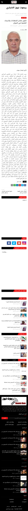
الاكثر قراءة (22, 360)
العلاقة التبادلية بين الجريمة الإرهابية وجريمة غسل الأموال (11, 321)
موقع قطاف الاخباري (9, 424)
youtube (12, 502)
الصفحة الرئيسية (23, 13)
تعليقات (6, 360)
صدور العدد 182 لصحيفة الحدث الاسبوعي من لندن (10, 445)
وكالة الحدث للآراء (10, 422)
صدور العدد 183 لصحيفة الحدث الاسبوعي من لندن (10, 438)
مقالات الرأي (17, 13)
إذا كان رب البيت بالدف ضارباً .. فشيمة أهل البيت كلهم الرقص (11, 389)
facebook (11, 499)
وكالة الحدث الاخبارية (22, 422)
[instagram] (24, 243)
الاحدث (14, 360)
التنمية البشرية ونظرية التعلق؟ (13, 327)
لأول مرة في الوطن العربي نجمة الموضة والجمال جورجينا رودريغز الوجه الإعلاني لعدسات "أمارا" (11, 346)
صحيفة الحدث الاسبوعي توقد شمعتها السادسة (12, 383)
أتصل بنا (19, 506)
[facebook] (9, 243)
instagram (24, 502)
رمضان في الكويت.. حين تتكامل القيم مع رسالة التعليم (11, 315)
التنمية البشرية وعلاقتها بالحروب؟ (13, 302)
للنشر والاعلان (13, 506)
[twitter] (14, 243)
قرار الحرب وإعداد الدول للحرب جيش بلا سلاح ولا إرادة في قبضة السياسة (11, 308)
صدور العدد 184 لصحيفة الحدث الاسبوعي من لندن (10, 364)
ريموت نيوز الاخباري (16, 8)
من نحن (8, 506)
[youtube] (19, 243)
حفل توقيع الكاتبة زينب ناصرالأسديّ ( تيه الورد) (11, 376)
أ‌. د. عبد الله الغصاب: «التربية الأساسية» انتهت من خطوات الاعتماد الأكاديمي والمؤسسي (12, 338)
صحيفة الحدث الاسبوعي (22, 424)
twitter (25, 499)
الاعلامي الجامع (17, 353)
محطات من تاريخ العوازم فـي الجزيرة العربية (11, 370)
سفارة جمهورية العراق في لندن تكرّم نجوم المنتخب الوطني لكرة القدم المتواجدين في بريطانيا (11, 452)
